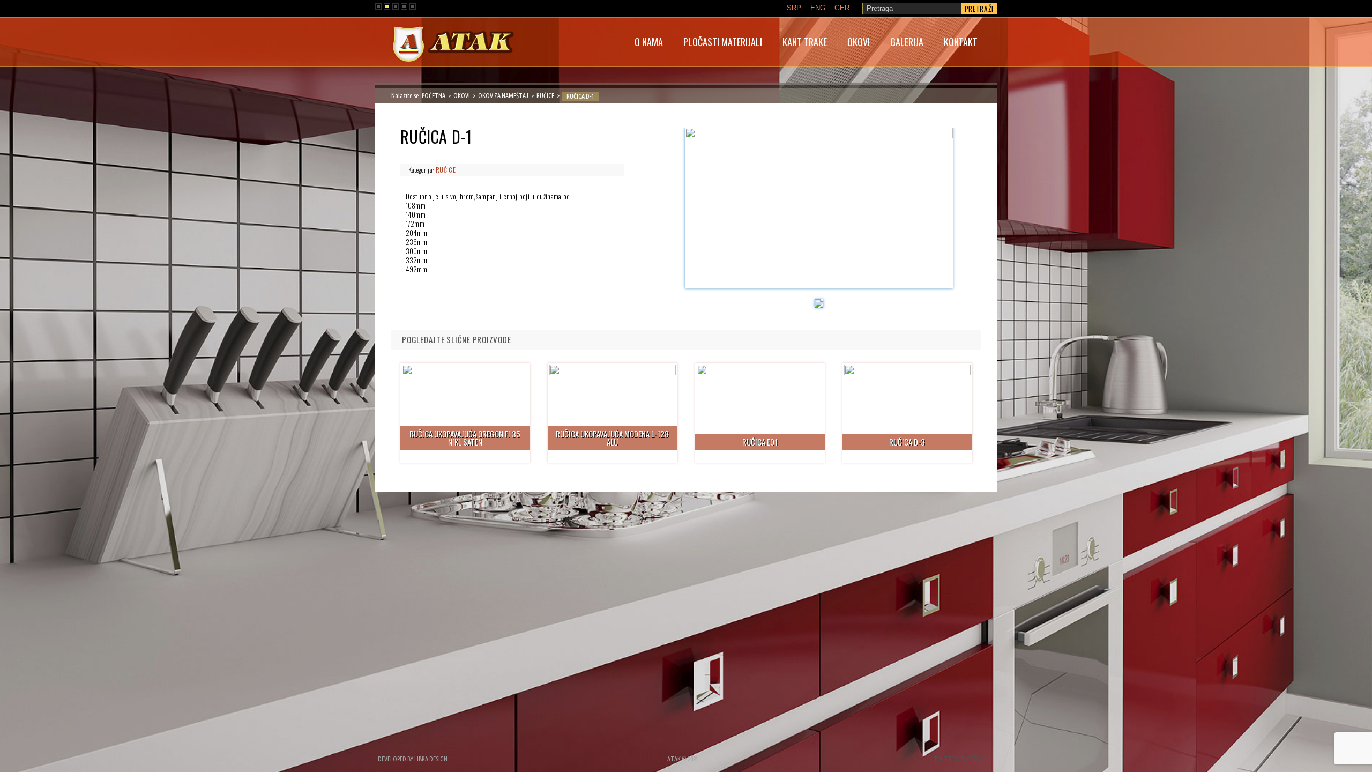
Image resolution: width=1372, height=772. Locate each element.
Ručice (545, 95)
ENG (817, 8)
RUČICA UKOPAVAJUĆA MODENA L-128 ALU (612, 438)
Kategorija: (422, 169)
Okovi (858, 42)
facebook (974, 758)
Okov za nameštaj (503, 95)
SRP (794, 8)
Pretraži (979, 8)
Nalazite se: (406, 95)
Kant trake (804, 42)
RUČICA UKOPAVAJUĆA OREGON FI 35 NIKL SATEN (464, 438)
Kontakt (961, 42)
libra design (431, 758)
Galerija (906, 42)
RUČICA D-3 (907, 442)
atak (452, 45)
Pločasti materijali (722, 42)
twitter (945, 758)
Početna (433, 95)
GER (841, 8)
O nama (649, 42)
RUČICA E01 (760, 442)
